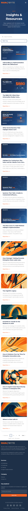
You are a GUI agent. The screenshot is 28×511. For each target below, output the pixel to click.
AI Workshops (4, 463)
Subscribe (14, 495)
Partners (3, 477)
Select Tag (5, 40)
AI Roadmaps (4, 465)
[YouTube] (20, 505)
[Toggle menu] (25, 2)
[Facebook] (8, 505)
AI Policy (22, 508)
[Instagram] (14, 505)
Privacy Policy (7, 508)
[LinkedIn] (11, 505)
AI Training (3, 467)
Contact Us (3, 479)
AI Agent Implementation (7, 469)
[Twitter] (17, 505)
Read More (6, 73)
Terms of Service (15, 508)
